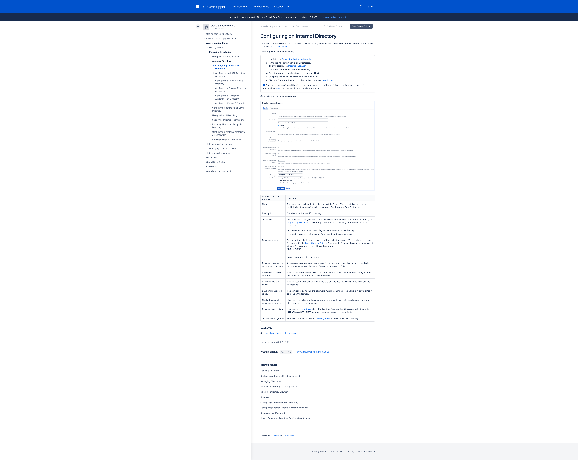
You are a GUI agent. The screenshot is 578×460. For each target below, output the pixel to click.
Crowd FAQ (211, 166)
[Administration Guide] (315, 26)
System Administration (220, 153)
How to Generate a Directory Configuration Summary (286, 418)
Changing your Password (272, 413)
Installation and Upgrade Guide (221, 38)
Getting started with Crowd (219, 34)
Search (361, 6)
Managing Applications (220, 144)
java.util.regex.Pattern (316, 243)
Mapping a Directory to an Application (278, 386)
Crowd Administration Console (296, 59)
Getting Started (216, 47)
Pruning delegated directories (226, 139)
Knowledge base (261, 6)
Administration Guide (217, 43)
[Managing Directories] (321, 26)
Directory (264, 397)
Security (350, 451)
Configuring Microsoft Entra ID (230, 103)
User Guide (211, 157)
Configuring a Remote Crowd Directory (279, 402)
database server (279, 46)
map (278, 88)
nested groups (323, 318)
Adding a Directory (221, 61)
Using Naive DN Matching (224, 115)
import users (307, 309)
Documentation (239, 6)
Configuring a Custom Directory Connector (281, 376)
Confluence (275, 435)
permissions (327, 80)
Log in (370, 6)
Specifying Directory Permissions (228, 120)
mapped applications (297, 222)
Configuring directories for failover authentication (284, 407)
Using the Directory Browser (225, 56)
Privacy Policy (319, 451)
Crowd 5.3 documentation (223, 25)
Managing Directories (220, 52)
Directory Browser (297, 66)
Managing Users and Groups (223, 148)
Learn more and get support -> (333, 17)
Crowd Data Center (215, 162)
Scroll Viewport (290, 435)
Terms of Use (335, 451)
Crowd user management (218, 171)
